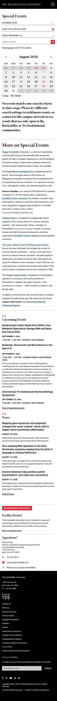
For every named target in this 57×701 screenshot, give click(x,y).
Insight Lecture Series (16, 275)
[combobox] (28, 29)
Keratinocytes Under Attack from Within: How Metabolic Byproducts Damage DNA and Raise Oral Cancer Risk (26, 328)
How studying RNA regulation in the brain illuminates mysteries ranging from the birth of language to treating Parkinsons (27, 449)
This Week (15, 95)
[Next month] (51, 57)
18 (21, 82)
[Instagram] (15, 678)
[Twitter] (6, 678)
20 (36, 82)
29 (28, 68)
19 (28, 82)
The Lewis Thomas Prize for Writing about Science (25, 245)
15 (51, 77)
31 (43, 68)
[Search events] (53, 42)
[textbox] (28, 29)
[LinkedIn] (19, 678)
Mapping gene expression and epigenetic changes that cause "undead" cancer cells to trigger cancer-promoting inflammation (25, 426)
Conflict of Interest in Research (37, 690)
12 (28, 77)
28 (21, 68)
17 (13, 82)
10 (13, 77)
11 (21, 77)
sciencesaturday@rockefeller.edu (17, 212)
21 (43, 82)
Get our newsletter (10, 657)
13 (36, 77)
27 (13, 68)
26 (5, 68)
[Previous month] (6, 57)
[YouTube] (11, 678)
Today (5, 95)
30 (36, 68)
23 (5, 86)
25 (21, 86)
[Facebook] (2, 678)
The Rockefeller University (13, 577)
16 (5, 82)
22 (51, 82)
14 (43, 77)
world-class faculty (23, 228)
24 (13, 86)
